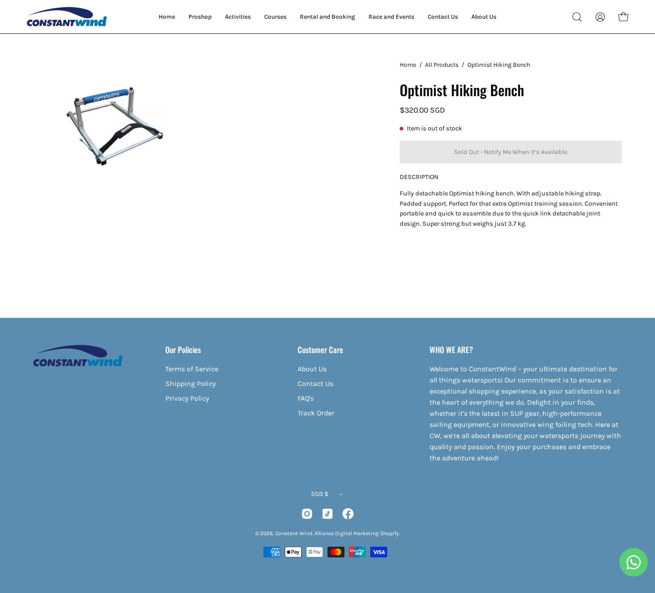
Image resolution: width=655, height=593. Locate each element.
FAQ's (306, 398)
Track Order (316, 413)
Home (408, 65)
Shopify (389, 533)
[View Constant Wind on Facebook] (348, 513)
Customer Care (320, 349)
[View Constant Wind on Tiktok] (327, 513)
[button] (577, 17)
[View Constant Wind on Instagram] (307, 513)
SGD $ (319, 494)
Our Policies (183, 349)
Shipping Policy (190, 383)
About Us (312, 369)
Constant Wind (293, 533)
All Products (441, 65)
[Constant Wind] (67, 17)
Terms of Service (191, 369)
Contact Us (315, 383)
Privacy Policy (187, 398)
